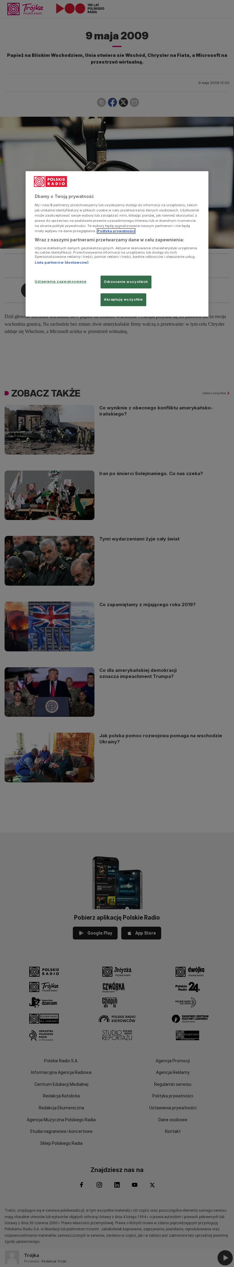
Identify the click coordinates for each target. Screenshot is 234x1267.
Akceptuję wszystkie (123, 299)
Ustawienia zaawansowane (60, 281)
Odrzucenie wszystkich (126, 282)
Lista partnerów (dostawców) (62, 262)
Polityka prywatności (116, 231)
